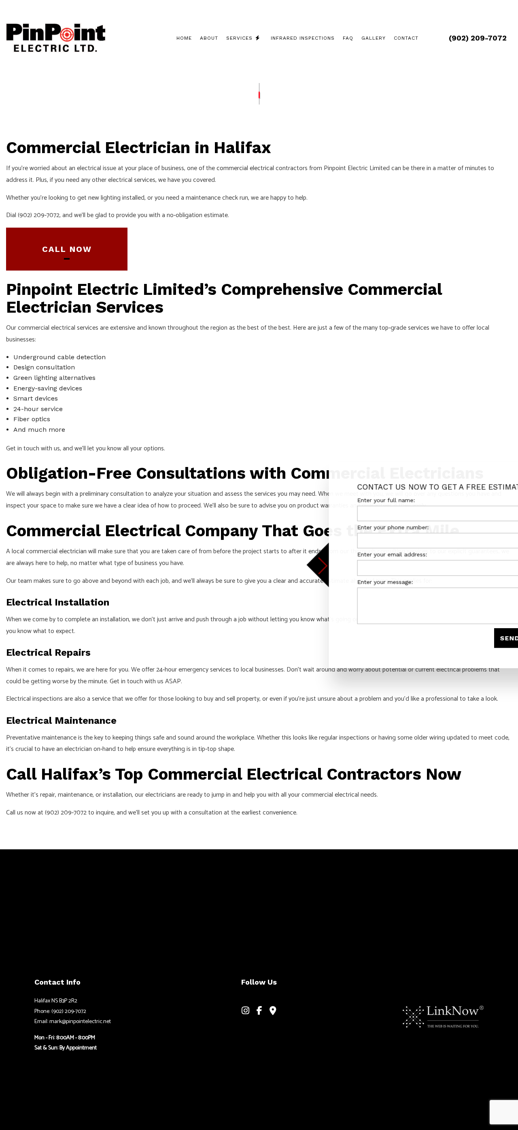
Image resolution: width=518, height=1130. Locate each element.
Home (184, 38)
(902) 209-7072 (478, 38)
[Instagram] (245, 1011)
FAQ (348, 38)
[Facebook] (259, 1011)
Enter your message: (349, 581)
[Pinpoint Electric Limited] (55, 36)
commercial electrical (245, 168)
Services (239, 38)
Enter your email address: (356, 554)
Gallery (373, 38)
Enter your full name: (350, 500)
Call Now (67, 249)
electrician (73, 551)
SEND (474, 638)
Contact (406, 38)
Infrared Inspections (303, 38)
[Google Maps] (273, 1011)
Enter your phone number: (357, 527)
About (209, 38)
